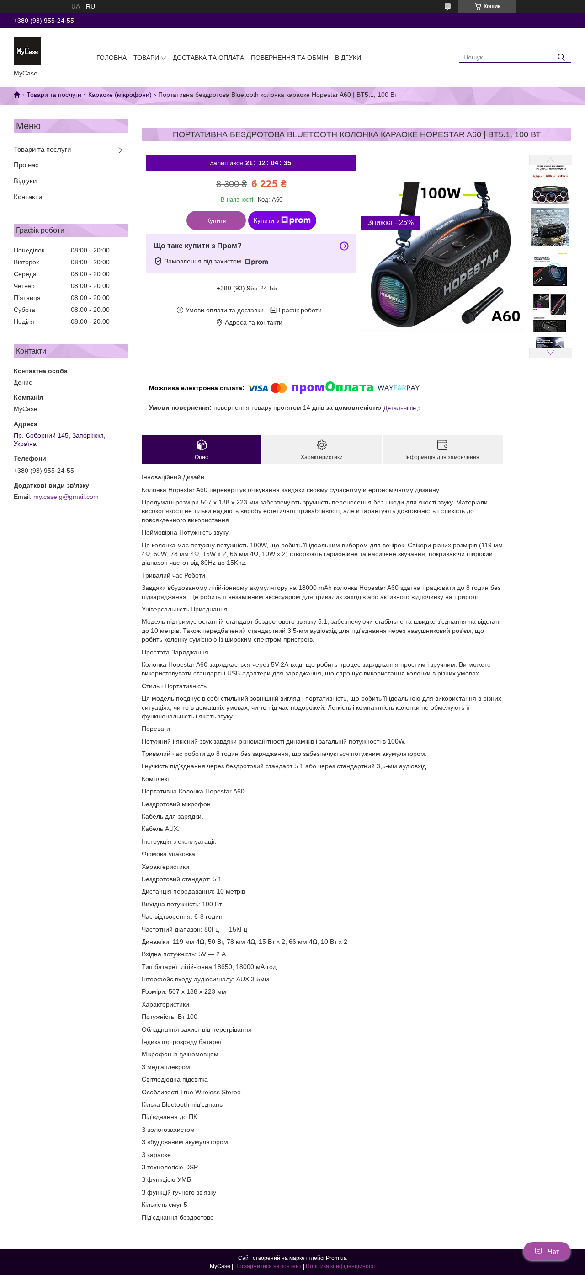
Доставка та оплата (208, 57)
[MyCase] (27, 50)
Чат (553, 1251)
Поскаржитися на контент (268, 1266)
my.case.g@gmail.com (66, 496)
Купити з (266, 220)
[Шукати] (561, 57)
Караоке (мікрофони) (120, 94)
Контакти (28, 197)
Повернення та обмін (289, 57)
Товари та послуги (54, 94)
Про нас (26, 165)
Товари (146, 57)
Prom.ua (336, 1258)
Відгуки (348, 57)
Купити (216, 220)
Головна (111, 57)
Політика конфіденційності (341, 1266)
